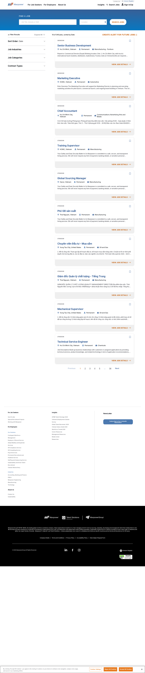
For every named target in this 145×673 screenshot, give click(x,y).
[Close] (142, 669)
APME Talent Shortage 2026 (60, 417)
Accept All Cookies (126, 669)
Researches (55, 439)
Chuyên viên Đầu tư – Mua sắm (74, 243)
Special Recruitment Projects (16, 419)
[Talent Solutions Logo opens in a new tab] (69, 517)
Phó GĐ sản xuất (66, 211)
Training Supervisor (68, 145)
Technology (11, 485)
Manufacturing (12, 482)
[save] (130, 41)
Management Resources (58, 434)
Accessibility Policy (82, 538)
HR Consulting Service (14, 450)
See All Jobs (11, 417)
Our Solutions (11, 432)
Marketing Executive (68, 78)
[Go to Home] (16, 4)
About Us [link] (11, 490)
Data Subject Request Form (97, 538)
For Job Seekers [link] (13, 412)
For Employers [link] (12, 427)
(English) (128, 1)
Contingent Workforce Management (14, 437)
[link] (72, 550)
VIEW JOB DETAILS (120, 64)
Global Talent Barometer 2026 (60, 424)
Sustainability (11, 496)
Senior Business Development (74, 45)
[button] (39, 34)
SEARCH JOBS (118, 22)
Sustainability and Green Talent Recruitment (16, 464)
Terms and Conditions (58, 538)
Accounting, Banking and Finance (17, 475)
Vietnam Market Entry (14, 467)
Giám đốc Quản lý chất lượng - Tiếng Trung (81, 276)
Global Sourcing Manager (71, 178)
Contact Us (117, 1)
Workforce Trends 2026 (58, 429)
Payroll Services (12, 452)
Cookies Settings (95, 669)
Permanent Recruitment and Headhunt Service (16, 456)
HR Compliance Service (14, 447)
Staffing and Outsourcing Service (17, 460)
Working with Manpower (15, 422)
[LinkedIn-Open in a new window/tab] (66, 550)
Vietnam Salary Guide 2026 (59, 427)
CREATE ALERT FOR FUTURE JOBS (118, 35)
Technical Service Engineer (72, 341)
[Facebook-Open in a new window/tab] (72, 550)
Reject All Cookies (110, 669)
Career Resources (57, 432)
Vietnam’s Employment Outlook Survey (60, 421)
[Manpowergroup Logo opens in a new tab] (93, 517)
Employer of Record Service (16, 440)
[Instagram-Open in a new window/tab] (79, 550)
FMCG (9, 477)
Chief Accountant (67, 110)
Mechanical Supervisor (70, 309)
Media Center (55, 437)
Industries (10, 472)
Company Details (44, 538)
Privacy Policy (70, 538)
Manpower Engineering (14, 480)
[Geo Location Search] (105, 22)
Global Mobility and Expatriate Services (16, 444)
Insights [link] (54, 412)
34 (110, 368)
